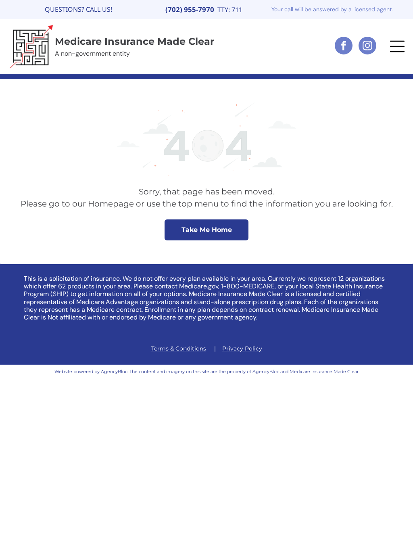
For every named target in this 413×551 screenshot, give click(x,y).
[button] (397, 46)
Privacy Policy (242, 348)
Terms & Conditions (178, 348)
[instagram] (367, 46)
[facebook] (344, 46)
